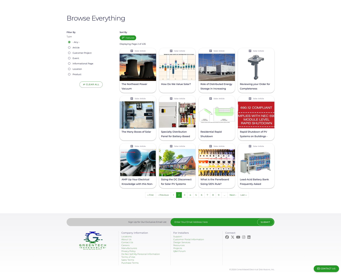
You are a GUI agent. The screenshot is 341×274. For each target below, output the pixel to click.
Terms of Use (128, 257)
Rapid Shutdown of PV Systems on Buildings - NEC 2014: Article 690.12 (254, 134)
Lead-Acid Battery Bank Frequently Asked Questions (254, 182)
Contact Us (127, 242)
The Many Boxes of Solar (136, 131)
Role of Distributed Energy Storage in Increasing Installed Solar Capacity (216, 87)
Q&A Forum (179, 251)
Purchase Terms (130, 263)
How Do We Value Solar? (176, 84)
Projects (177, 248)
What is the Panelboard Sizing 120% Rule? (214, 181)
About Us (126, 239)
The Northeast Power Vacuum (134, 86)
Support (177, 236)
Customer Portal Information (188, 239)
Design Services (181, 242)
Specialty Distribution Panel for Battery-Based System (175, 134)
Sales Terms (127, 260)
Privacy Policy (128, 251)
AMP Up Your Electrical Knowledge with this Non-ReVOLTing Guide (137, 182)
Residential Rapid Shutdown (211, 134)
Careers (125, 245)
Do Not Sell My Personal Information (140, 254)
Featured (130, 38)
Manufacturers (129, 248)
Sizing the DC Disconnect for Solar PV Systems (176, 181)
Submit (265, 222)
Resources (179, 245)
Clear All (92, 84)
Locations (126, 236)
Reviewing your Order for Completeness (255, 86)
